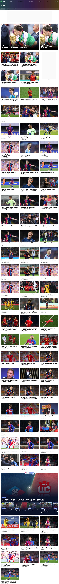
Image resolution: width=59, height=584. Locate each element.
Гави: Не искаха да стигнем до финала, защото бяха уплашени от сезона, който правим (9, 208)
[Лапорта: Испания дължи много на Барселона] (10, 339)
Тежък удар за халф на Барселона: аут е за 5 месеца (49, 155)
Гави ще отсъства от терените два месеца (29, 173)
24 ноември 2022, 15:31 (24, 348)
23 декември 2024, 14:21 (4, 245)
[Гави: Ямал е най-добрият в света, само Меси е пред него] (49, 218)
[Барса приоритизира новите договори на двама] (10, 557)
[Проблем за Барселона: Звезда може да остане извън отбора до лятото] (29, 304)
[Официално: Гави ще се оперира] (10, 165)
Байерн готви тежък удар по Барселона (47, 398)
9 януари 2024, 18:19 (24, 296)
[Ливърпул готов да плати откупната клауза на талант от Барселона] (10, 574)
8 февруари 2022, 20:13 (44, 549)
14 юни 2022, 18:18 (23, 418)
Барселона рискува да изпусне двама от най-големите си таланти (9, 529)
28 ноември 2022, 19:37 (44, 330)
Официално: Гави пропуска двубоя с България (9, 190)
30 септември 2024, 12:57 (5, 279)
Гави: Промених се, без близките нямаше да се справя (8, 260)
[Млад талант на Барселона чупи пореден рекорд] (29, 356)
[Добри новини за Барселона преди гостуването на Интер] (29, 200)
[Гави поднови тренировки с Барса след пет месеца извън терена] (10, 129)
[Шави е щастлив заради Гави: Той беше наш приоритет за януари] (49, 287)
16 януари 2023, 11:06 (43, 312)
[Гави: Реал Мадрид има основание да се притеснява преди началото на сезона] (29, 182)
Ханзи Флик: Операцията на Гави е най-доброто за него (28, 155)
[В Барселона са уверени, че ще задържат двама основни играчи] (10, 540)
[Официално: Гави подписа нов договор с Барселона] (49, 373)
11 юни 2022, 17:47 (43, 418)
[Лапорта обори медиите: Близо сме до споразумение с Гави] (49, 408)
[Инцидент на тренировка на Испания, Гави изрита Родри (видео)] (29, 92)
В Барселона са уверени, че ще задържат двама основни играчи (8, 548)
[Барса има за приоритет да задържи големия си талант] (29, 557)
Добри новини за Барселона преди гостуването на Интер (28, 208)
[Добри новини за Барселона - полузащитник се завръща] (29, 270)
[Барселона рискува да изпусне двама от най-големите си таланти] (10, 522)
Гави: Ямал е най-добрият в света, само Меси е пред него (48, 226)
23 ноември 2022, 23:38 (44, 348)
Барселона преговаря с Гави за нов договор (28, 243)
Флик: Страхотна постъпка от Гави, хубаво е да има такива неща (29, 226)
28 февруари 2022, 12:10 (44, 532)
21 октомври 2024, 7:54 (24, 262)
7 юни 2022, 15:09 (23, 435)
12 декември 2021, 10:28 (4, 583)
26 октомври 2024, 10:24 (5, 262)
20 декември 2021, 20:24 (44, 566)
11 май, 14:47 (23, 120)
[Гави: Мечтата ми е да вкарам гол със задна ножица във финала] (29, 75)
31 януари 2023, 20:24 (4, 312)
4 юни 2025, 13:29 (43, 191)
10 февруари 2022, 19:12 (4, 549)
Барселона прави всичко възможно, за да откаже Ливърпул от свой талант (29, 548)
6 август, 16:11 (4, 48)
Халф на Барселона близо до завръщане (7, 277)
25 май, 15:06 (3, 121)
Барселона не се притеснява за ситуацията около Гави (28, 433)
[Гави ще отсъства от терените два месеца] (29, 165)
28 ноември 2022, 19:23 (4, 348)
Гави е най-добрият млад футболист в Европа (29, 381)
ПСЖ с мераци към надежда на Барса (49, 276)
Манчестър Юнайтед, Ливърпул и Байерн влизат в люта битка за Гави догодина (29, 398)
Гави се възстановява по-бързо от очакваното (29, 294)
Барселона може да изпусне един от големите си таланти (48, 467)
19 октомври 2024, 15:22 (44, 262)
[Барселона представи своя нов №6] (10, 304)
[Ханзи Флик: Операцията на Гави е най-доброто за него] (29, 147)
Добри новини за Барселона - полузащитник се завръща (27, 277)
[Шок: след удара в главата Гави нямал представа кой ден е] (49, 200)
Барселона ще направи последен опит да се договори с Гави (29, 416)
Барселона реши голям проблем (8, 294)
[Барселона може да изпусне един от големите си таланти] (49, 460)
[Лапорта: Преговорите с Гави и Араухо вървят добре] (29, 460)
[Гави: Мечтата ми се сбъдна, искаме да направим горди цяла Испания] (49, 92)
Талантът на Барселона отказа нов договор (9, 433)
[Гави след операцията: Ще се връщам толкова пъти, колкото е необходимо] (10, 147)
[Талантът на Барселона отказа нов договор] (10, 426)
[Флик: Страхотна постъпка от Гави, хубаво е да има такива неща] (29, 218)
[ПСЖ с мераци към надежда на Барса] (49, 270)
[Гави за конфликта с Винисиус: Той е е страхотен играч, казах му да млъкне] (29, 111)
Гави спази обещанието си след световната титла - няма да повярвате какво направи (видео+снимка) (19, 46)
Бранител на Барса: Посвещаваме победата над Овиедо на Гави (48, 136)
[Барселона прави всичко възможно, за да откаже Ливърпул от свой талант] (29, 540)
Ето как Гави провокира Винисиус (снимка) (48, 243)
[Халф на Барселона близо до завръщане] (10, 270)
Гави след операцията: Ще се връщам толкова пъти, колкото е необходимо (9, 155)
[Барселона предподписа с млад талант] (10, 390)
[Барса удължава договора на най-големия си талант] (49, 557)
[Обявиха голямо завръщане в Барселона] (49, 111)
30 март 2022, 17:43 (4, 469)
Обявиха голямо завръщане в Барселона (47, 118)
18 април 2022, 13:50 (43, 452)
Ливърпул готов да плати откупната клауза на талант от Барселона (9, 582)
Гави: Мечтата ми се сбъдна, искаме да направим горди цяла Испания (49, 100)
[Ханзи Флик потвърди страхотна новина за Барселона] (49, 253)
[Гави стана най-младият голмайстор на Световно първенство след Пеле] (49, 339)
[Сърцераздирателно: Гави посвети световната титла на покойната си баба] (29, 57)
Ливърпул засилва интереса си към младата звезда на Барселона (48, 450)
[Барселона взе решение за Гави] (49, 165)
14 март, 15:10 (43, 120)
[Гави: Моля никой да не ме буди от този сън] (10, 75)
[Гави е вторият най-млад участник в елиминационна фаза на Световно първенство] (29, 321)
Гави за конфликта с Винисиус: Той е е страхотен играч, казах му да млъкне (29, 118)
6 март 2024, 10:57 (43, 278)
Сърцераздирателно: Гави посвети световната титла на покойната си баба (29, 65)
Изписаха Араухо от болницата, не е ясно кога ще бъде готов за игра (49, 433)
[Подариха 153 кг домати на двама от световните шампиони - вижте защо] (10, 57)
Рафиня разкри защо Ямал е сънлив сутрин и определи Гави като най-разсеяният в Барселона (28, 137)
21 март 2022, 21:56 (24, 531)
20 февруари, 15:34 (4, 138)
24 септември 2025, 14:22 (44, 156)
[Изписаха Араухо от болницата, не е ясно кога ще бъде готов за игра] (49, 426)
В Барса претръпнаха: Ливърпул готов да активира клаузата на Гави (49, 548)
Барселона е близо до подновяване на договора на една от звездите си (9, 450)
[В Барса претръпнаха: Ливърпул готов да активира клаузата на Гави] (49, 540)
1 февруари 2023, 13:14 (44, 296)
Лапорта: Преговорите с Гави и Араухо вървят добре (28, 467)
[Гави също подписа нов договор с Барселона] (10, 218)
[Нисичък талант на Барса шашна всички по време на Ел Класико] (29, 522)
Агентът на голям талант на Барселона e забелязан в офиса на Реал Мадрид (49, 530)
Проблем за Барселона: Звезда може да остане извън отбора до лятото (29, 312)
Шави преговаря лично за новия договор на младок (8, 467)
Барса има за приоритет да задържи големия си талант (29, 565)
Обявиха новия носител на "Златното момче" (49, 364)
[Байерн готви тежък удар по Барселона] (49, 390)
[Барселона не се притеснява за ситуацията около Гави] (29, 426)
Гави (3, 5)
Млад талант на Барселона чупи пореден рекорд (28, 364)
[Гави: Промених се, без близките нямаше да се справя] (10, 253)
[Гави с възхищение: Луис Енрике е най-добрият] (49, 182)
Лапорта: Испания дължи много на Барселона (9, 347)
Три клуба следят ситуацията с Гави (29, 449)
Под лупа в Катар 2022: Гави (7, 363)
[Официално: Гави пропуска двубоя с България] (10, 182)
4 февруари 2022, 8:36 (24, 566)
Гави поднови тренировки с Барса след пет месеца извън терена (9, 136)
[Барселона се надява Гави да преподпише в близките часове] (10, 408)
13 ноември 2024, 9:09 (24, 245)
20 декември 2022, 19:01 (4, 330)
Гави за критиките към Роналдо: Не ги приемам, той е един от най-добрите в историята (9, 100)
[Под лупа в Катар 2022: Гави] (10, 356)
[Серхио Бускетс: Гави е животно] (49, 304)
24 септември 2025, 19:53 (24, 156)
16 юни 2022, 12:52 (3, 418)
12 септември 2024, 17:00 (24, 279)
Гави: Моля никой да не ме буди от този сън (8, 83)
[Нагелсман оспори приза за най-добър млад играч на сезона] (10, 373)
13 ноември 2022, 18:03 (4, 364)
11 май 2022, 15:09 (43, 435)
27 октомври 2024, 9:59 (44, 245)
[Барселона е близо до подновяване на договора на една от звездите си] (10, 443)
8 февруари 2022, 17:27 (4, 566)
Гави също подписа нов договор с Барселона (8, 226)
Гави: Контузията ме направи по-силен (28, 260)
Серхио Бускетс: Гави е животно (48, 311)
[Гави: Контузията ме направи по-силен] (29, 253)
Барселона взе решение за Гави (47, 172)
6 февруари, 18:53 (23, 139)
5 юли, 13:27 (3, 103)
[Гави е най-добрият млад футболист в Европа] (29, 373)
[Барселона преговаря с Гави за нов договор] (29, 236)
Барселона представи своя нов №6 (9, 311)
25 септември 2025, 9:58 (4, 157)
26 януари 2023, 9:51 (24, 313)
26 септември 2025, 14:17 (44, 138)
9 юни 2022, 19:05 (3, 435)
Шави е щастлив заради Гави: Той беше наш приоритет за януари (48, 294)
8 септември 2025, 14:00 (44, 173)
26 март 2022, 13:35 (24, 469)
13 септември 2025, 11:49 (24, 174)
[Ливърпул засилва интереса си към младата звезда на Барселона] (49, 443)
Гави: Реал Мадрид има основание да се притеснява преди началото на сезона (29, 190)
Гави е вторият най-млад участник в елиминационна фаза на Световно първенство (29, 329)
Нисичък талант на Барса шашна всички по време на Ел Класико (28, 529)
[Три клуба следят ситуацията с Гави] (29, 443)
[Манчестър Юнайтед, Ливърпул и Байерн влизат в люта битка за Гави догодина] (29, 390)
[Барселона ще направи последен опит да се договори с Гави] (29, 408)
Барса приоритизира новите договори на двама (7, 565)
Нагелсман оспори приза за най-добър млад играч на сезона (9, 381)
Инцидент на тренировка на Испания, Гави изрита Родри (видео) (29, 100)
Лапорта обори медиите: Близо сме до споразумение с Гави (48, 416)
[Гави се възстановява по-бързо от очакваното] (29, 287)
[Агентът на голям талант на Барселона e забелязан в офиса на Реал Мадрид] (49, 522)
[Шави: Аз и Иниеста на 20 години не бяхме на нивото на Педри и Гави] (10, 321)
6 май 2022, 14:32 (3, 452)
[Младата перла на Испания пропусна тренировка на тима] (49, 321)
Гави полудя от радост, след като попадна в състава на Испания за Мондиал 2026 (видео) (9, 119)
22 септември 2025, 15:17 (5, 173)
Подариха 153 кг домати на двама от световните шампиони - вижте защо (9, 65)
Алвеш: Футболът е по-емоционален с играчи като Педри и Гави (29, 347)
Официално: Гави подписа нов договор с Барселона (47, 381)
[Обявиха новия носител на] (49, 356)
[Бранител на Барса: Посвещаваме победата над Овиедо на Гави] (49, 129)
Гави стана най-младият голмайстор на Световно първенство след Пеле (49, 347)
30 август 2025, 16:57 (4, 191)
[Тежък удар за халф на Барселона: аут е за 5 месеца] (49, 147)
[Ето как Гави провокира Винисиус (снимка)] (49, 236)
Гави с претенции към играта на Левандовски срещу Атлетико (8, 243)
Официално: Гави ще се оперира (8, 172)
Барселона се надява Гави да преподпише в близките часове (8, 416)
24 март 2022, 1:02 (43, 469)
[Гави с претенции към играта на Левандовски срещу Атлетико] (10, 236)
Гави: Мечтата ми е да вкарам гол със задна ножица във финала (29, 83)
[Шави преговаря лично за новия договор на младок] (10, 460)
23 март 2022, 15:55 (4, 531)
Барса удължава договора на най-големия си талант (48, 565)
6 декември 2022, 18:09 (24, 331)
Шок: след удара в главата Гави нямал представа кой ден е (49, 208)
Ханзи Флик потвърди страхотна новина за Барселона (48, 260)
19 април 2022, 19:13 (24, 451)
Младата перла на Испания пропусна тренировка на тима (49, 329)
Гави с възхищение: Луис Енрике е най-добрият (49, 190)
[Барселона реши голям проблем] (10, 287)
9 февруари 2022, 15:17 (24, 549)
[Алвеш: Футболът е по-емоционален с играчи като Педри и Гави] (29, 339)
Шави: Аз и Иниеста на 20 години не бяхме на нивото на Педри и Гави (9, 329)
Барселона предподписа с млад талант (8, 398)
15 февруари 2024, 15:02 (4, 295)
